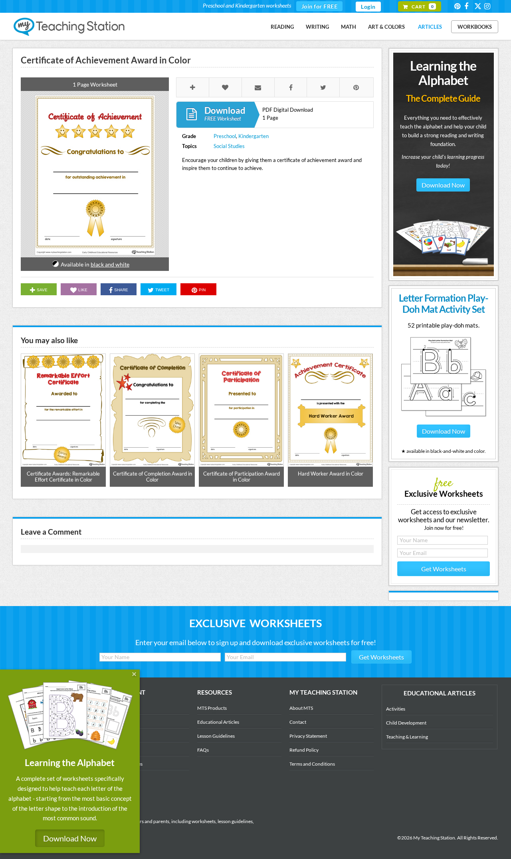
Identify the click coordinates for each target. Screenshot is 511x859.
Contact (297, 722)
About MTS (301, 708)
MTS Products (212, 708)
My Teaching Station (70, 27)
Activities (395, 709)
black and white (110, 264)
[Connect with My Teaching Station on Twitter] (478, 5)
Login (368, 6)
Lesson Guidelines (216, 736)
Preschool (225, 136)
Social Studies (229, 146)
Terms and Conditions (312, 764)
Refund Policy (304, 750)
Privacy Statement (308, 736)
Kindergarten (253, 136)
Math (348, 27)
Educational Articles (218, 722)
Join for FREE (319, 6)
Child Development (406, 723)
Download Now (443, 185)
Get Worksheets (443, 569)
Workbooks (475, 27)
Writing (317, 27)
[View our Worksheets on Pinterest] (458, 6)
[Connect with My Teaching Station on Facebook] (468, 6)
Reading (282, 27)
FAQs (203, 750)
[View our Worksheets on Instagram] (488, 6)
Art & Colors (386, 27)
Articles (430, 27)
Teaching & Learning (407, 737)
